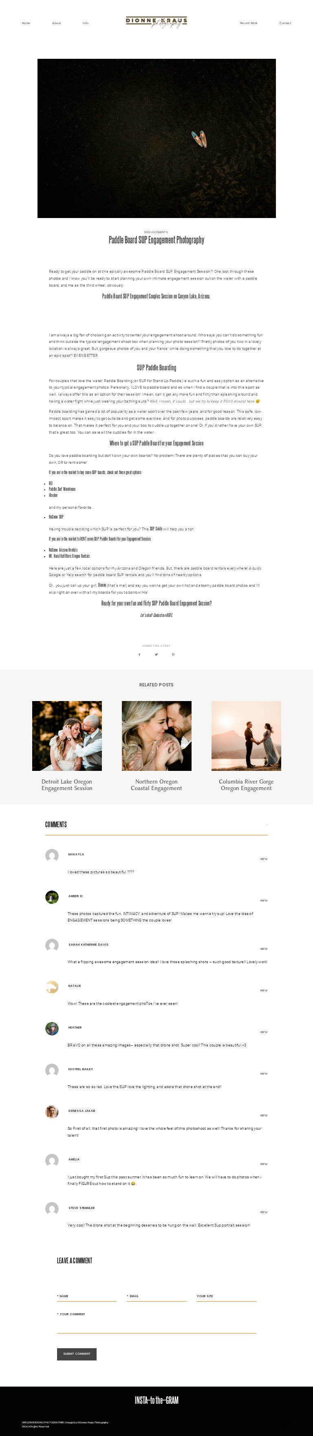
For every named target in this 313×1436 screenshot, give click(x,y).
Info (85, 23)
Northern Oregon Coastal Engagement (157, 746)
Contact (285, 23)
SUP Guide (156, 528)
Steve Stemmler (81, 1208)
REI (51, 483)
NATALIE (74, 986)
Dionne (102, 585)
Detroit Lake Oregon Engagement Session (67, 746)
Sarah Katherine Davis (88, 944)
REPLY (264, 858)
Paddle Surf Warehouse (62, 489)
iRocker (53, 495)
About (56, 23)
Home (26, 23)
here (86, 327)
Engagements (156, 232)
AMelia (74, 1159)
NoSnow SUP (56, 516)
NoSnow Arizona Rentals (63, 549)
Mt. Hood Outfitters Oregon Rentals (69, 556)
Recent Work (249, 23)
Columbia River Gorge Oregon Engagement (246, 746)
